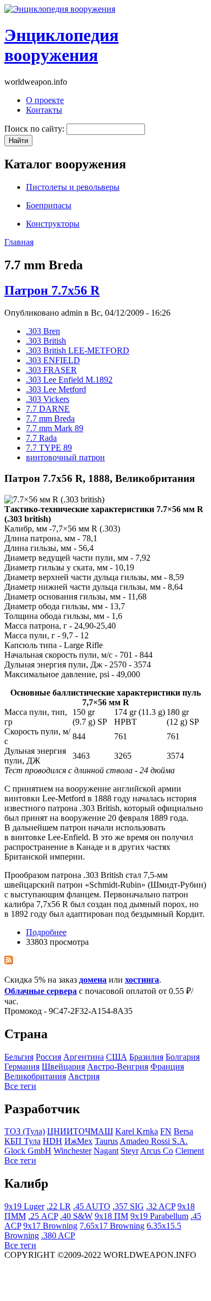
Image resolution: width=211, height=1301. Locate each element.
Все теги (20, 1086)
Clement (189, 1150)
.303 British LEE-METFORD (77, 350)
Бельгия (19, 1056)
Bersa (183, 1131)
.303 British (46, 340)
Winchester (72, 1150)
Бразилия (146, 1056)
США (116, 1056)
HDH (52, 1141)
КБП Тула (22, 1141)
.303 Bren (43, 331)
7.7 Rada (41, 437)
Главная (19, 242)
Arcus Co (156, 1150)
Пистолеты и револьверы (73, 187)
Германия (21, 1066)
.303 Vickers (47, 399)
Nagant (106, 1150)
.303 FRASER (51, 369)
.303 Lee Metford (56, 389)
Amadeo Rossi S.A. (154, 1141)
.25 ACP (43, 1216)
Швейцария (63, 1066)
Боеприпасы (48, 205)
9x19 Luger (24, 1206)
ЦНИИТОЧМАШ (80, 1131)
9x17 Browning (50, 1225)
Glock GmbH (27, 1150)
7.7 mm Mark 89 (54, 428)
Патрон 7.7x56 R (52, 290)
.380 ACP (58, 1235)
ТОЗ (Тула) (24, 1131)
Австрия (84, 1076)
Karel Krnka (136, 1131)
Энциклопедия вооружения (61, 45)
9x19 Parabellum (159, 1216)
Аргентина (83, 1056)
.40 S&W (76, 1216)
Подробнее (46, 932)
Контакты (44, 109)
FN (166, 1131)
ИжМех (78, 1141)
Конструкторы (53, 223)
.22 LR (59, 1206)
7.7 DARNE (48, 408)
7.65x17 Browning (112, 1225)
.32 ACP (160, 1206)
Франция (167, 1066)
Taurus (106, 1141)
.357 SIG (128, 1206)
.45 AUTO (91, 1206)
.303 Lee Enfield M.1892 (69, 379)
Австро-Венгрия (117, 1066)
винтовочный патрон (65, 457)
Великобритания (35, 1076)
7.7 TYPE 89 (49, 447)
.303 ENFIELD (53, 360)
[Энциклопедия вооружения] (59, 8)
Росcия (48, 1056)
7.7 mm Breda (50, 418)
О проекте (45, 100)
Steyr (130, 1150)
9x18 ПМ (111, 1216)
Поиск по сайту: (35, 128)
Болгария (183, 1056)
